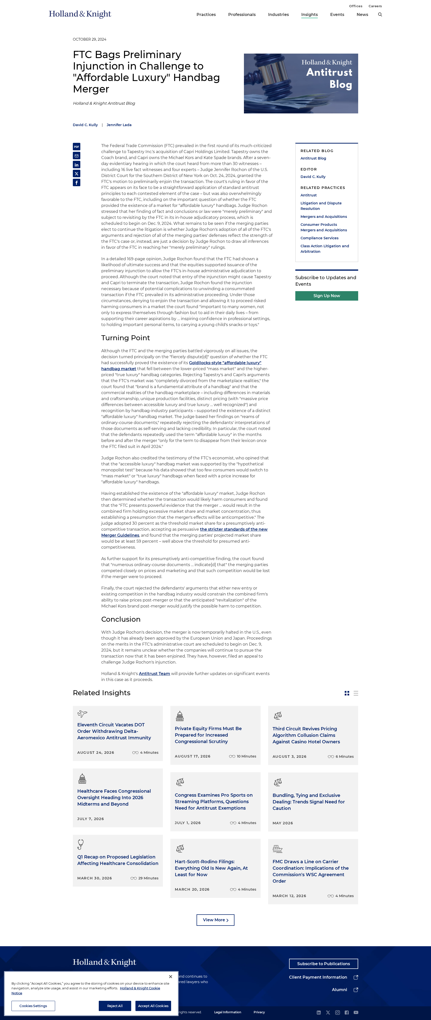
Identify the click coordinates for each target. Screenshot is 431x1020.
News (362, 14)
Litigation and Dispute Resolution (321, 206)
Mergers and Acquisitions (324, 216)
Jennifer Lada (119, 125)
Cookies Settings (33, 1006)
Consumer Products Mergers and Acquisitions (324, 227)
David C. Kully (85, 125)
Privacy (259, 1012)
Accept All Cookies (153, 1006)
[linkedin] (319, 1013)
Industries (278, 14)
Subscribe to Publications (323, 963)
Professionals (242, 14)
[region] (91, 993)
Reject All (115, 1006)
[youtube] (356, 1013)
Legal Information (227, 1012)
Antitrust (309, 195)
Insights (309, 14)
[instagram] (337, 1013)
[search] (380, 14)
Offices (355, 6)
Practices (206, 14)
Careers (375, 6)
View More (214, 920)
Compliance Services (319, 238)
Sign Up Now (327, 295)
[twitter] (328, 1013)
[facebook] (347, 1013)
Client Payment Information (318, 977)
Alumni (339, 989)
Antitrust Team (154, 673)
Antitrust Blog (313, 158)
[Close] (170, 976)
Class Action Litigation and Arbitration (325, 249)
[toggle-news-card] (347, 693)
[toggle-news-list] (356, 693)
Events (337, 14)
